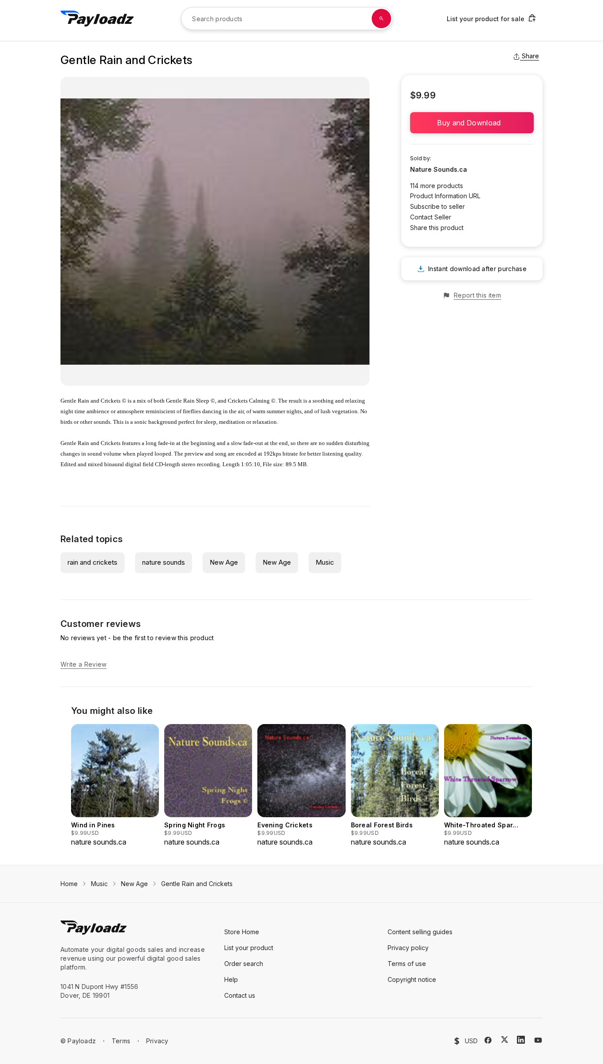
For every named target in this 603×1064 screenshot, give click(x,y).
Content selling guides (420, 932)
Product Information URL (445, 196)
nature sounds (163, 562)
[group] (115, 785)
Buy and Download (471, 122)
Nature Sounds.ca (438, 169)
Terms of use (407, 963)
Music (325, 562)
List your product (248, 947)
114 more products (436, 185)
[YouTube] (538, 1040)
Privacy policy (408, 947)
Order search (243, 963)
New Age (224, 562)
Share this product (437, 227)
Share (530, 56)
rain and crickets (92, 562)
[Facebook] (488, 1040)
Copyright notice (412, 979)
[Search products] (381, 18)
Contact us (239, 995)
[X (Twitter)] (504, 1039)
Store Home (241, 932)
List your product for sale (485, 19)
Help (231, 979)
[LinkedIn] (521, 1040)
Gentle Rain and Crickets (197, 883)
